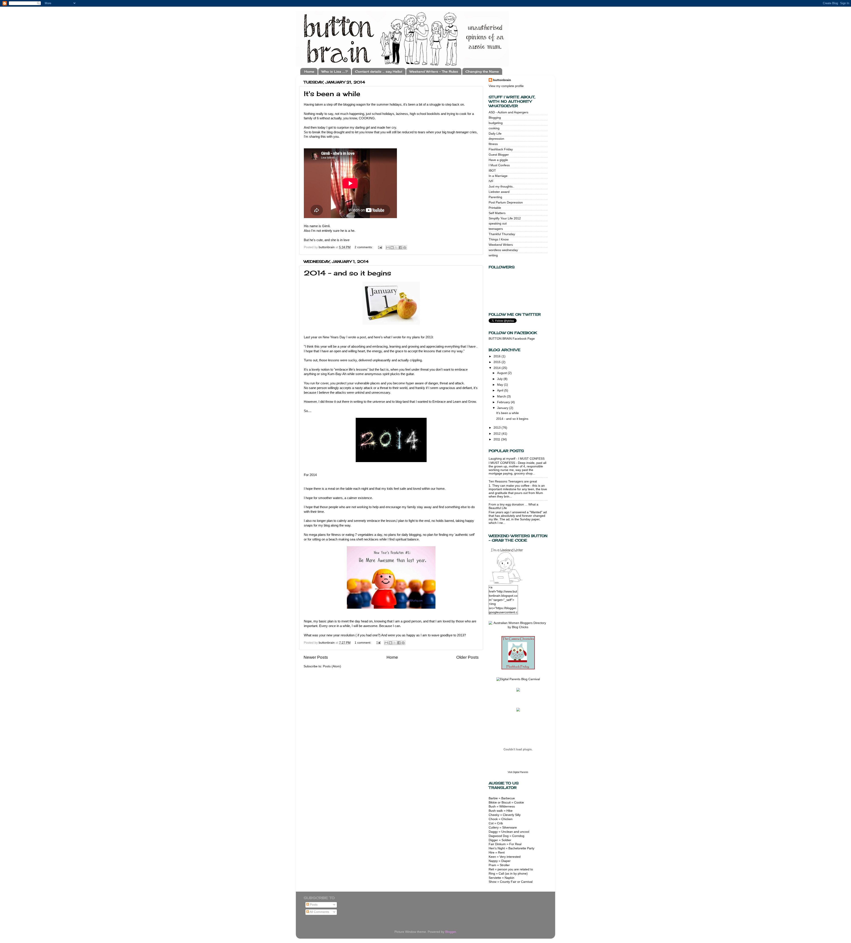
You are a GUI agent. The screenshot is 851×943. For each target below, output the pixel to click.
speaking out (498, 223)
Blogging (495, 117)
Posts (313, 904)
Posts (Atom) (332, 666)
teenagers (496, 228)
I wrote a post (356, 337)
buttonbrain (502, 80)
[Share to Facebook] (400, 247)
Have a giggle (498, 160)
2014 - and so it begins (347, 273)
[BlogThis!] (392, 247)
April (500, 390)
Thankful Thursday (502, 234)
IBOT (492, 170)
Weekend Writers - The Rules (433, 71)
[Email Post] (380, 247)
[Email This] (388, 247)
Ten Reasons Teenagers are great (513, 481)
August (502, 373)
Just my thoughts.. (501, 186)
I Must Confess (499, 165)
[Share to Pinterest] (404, 247)
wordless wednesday (503, 250)
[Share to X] (396, 247)
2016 (498, 356)
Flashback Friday (501, 149)
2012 (498, 433)
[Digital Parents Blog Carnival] (518, 679)
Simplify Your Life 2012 (505, 218)
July (500, 379)
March (502, 396)
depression (496, 138)
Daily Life (495, 133)
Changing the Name (482, 71)
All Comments (319, 912)
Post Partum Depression (506, 202)
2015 (498, 362)
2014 (498, 368)
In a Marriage (498, 176)
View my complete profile (506, 86)
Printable (495, 207)
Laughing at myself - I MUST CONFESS (517, 458)
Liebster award (499, 192)
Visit (518, 772)
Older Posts (467, 657)
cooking (494, 128)
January (503, 408)
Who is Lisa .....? (334, 71)
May (500, 384)
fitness (493, 144)
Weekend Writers (501, 244)
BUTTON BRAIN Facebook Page (512, 338)
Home (309, 71)
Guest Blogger (499, 154)
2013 (498, 427)
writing (493, 255)
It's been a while (332, 94)
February (504, 402)
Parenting (495, 197)
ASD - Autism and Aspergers (508, 112)
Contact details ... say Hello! (378, 71)
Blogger (450, 931)
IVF (491, 181)
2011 (497, 439)
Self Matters (497, 213)
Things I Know (499, 239)
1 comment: (363, 642)
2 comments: (364, 247)
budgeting (496, 123)
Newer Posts (316, 657)
